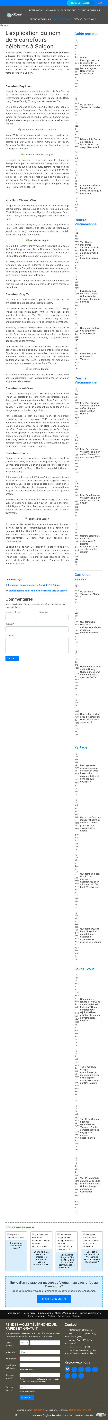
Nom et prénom (13, 612)
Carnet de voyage (62, 19)
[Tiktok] (81, 1376)
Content (9, 635)
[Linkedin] (74, 1376)
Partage (78, 19)
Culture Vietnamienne (89, 10)
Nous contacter (80, 3)
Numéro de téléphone (10, 1366)
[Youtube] (81, 1369)
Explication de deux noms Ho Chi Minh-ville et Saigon (38, 590)
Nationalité (11, 1352)
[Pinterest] (95, 1369)
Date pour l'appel (10, 1376)
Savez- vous (90, 19)
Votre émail (44, 612)
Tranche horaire (9, 1388)
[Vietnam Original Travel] (14, 14)
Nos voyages (52, 10)
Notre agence (36, 10)
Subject (9, 624)
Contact (77, 1316)
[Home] (26, 10)
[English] (100, 3)
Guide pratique (68, 10)
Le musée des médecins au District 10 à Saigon (34, 585)
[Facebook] (74, 1369)
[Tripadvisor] (67, 1369)
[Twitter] (88, 1369)
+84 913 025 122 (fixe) (79, 1346)
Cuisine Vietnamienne (40, 19)
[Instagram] (67, 1376)
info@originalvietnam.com (80, 1330)
